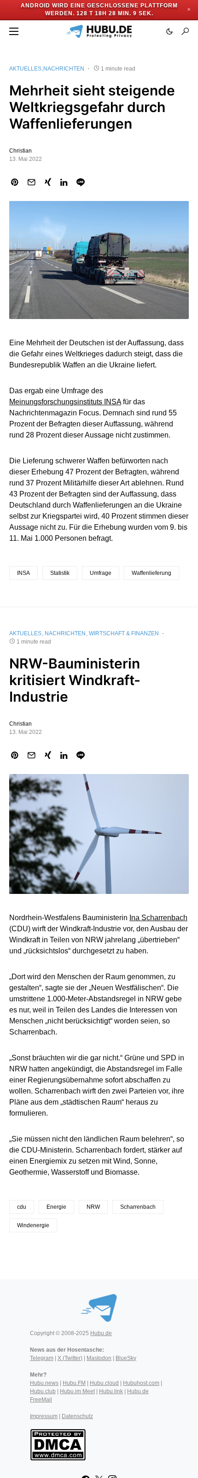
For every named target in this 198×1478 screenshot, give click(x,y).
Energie (56, 1207)
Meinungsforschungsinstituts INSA (65, 402)
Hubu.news (44, 1383)
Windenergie (33, 1225)
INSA (23, 573)
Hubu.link (111, 1391)
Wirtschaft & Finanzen (124, 633)
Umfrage (100, 573)
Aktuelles (25, 68)
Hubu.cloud (104, 1383)
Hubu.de (101, 1333)
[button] (13, 31)
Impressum (44, 1416)
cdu (21, 1207)
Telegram (41, 1358)
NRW (93, 1207)
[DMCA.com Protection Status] (58, 1444)
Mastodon (99, 1358)
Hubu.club (43, 1391)
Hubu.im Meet (77, 1391)
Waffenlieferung (151, 573)
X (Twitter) (70, 1358)
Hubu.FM (74, 1383)
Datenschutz (77, 1416)
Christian (20, 151)
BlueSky (126, 1358)
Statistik (60, 573)
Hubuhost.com (141, 1383)
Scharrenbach (138, 1207)
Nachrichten (63, 68)
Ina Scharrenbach (158, 918)
